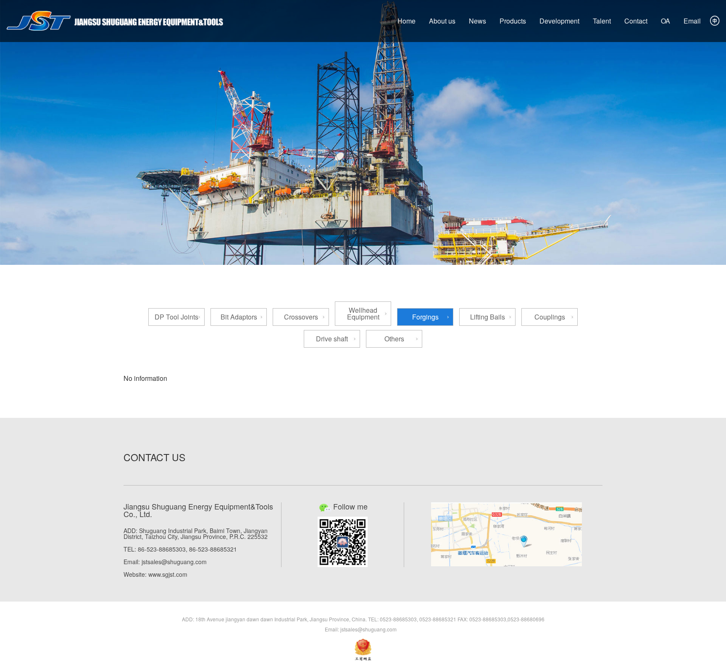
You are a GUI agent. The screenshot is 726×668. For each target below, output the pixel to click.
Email (692, 21)
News (477, 21)
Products (513, 21)
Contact (635, 21)
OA (665, 21)
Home (406, 21)
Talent (602, 21)
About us (442, 21)
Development (559, 21)
